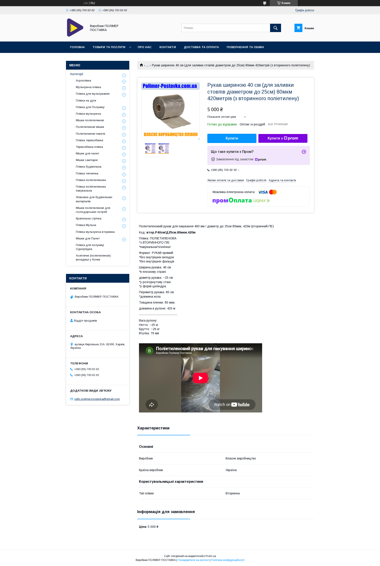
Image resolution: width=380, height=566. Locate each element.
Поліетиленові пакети (90, 133)
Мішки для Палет (88, 238)
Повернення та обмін (245, 47)
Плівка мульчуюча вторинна (95, 231)
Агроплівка (83, 80)
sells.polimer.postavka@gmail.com (97, 399)
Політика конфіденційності (228, 560)
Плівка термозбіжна (89, 140)
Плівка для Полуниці (90, 107)
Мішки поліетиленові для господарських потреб (93, 209)
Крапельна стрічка (88, 218)
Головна (77, 47)
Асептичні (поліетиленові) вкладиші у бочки (93, 257)
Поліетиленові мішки (90, 126)
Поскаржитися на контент (193, 560)
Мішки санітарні (87, 160)
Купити (232, 138)
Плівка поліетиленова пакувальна (91, 188)
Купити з (275, 138)
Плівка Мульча (86, 225)
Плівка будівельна (88, 166)
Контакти (167, 47)
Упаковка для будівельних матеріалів (94, 199)
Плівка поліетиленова (91, 180)
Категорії (76, 74)
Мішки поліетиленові (90, 120)
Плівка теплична (87, 173)
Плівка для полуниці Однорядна (90, 247)
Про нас (145, 47)
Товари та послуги (109, 47)
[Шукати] (275, 28)
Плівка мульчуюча (88, 113)
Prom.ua (211, 556)
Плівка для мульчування (93, 93)
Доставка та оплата (201, 47)
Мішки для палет (87, 153)
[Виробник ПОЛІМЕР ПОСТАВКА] (75, 36)
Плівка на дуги (86, 100)
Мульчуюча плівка (88, 87)
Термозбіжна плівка (89, 146)
